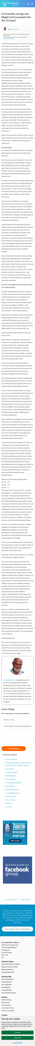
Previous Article (10, 899)
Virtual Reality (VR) (7, 972)
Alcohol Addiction (12, 772)
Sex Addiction (10, 786)
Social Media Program (8, 993)
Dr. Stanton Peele (14, 29)
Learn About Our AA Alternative (17, 929)
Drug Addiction (11, 776)
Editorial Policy (6, 1000)
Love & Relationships (13, 793)
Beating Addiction (7, 969)
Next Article (26, 899)
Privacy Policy (6, 1005)
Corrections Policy (7, 1008)
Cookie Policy (17, 1042)
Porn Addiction (6, 984)
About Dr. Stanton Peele (9, 967)
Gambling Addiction (12, 789)
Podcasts (9, 803)
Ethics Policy (5, 1002)
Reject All (17, 1038)
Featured (9, 807)
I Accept (17, 1032)
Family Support (11, 796)
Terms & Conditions (8, 1010)
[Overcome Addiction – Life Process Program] (9, 2)
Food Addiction (11, 779)
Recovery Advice (11, 759)
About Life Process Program (10, 964)
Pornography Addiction (14, 782)
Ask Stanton (10, 769)
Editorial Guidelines (8, 38)
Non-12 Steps (10, 800)
